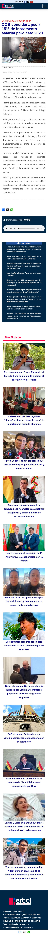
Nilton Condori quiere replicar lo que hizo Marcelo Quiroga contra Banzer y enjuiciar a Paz (24, 465)
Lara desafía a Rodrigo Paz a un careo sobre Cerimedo (24, 274)
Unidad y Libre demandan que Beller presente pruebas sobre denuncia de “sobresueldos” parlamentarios (24, 316)
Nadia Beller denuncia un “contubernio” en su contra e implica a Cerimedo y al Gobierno (24, 257)
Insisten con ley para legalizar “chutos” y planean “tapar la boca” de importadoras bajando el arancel (24, 420)
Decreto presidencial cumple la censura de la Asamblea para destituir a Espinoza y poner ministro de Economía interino (24, 299)
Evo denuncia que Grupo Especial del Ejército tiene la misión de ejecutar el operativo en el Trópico (24, 376)
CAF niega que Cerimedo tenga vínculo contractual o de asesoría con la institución (24, 738)
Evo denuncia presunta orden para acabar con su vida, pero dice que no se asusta (24, 646)
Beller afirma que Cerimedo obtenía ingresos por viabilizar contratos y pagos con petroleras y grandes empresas (24, 266)
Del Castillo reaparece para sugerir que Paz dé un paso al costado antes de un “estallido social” (24, 291)
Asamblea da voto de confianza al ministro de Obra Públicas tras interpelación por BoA (24, 782)
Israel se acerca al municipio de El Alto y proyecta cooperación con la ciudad (24, 557)
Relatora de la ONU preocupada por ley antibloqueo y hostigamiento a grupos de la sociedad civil (24, 283)
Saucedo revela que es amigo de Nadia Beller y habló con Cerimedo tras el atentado (24, 307)
